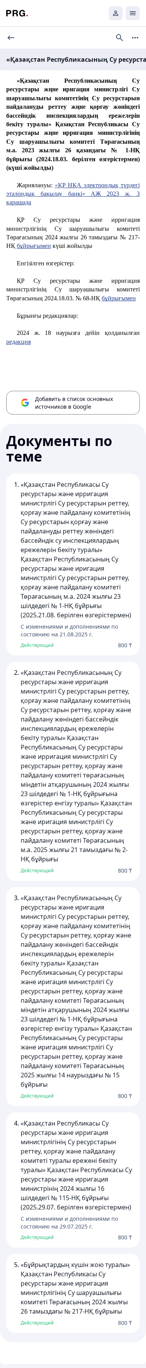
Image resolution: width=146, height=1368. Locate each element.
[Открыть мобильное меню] (133, 13)
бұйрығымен (34, 245)
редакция (18, 341)
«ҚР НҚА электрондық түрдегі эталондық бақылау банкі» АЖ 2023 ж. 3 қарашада (73, 194)
